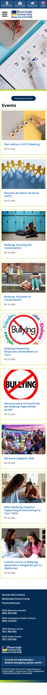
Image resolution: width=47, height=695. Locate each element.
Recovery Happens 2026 (19, 458)
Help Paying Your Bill (11, 673)
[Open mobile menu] (4, 14)
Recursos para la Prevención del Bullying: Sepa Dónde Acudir (22, 406)
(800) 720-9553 (9, 620)
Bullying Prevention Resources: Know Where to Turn (21, 351)
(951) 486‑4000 (9, 631)
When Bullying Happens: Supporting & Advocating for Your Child (22, 510)
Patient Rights (8, 671)
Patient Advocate (11, 602)
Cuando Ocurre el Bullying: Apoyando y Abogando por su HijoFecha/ (23, 565)
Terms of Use (21, 671)
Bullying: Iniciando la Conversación (17, 298)
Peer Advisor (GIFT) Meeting (22, 144)
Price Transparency (36, 671)
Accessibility (27, 673)
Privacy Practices (32, 669)
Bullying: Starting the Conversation (17, 246)
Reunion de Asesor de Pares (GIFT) (21, 194)
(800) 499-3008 (9, 613)
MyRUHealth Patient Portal (16, 598)
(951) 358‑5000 (9, 639)
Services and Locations (13, 594)
